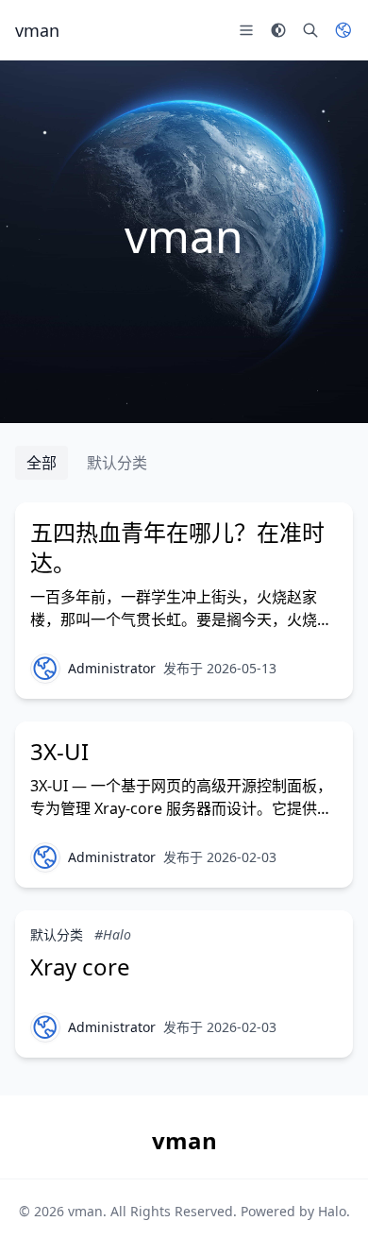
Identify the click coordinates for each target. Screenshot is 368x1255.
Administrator (112, 668)
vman (85, 1211)
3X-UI (59, 751)
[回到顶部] (326, 1213)
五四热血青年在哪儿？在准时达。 (177, 547)
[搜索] (310, 30)
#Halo (112, 934)
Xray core (80, 966)
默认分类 (117, 462)
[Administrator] (45, 668)
